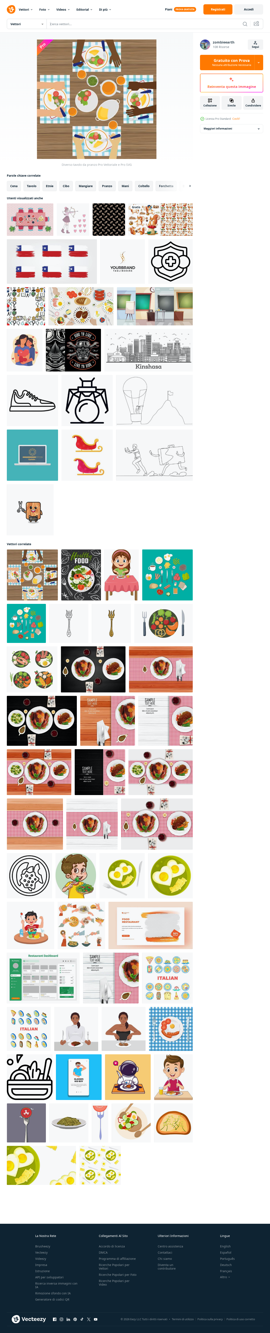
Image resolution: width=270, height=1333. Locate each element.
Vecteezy (41, 1252)
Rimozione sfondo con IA (53, 1293)
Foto (42, 9)
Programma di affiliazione (117, 1259)
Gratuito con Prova (231, 62)
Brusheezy (42, 1246)
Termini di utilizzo (183, 1319)
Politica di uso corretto (240, 1319)
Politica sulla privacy (210, 1319)
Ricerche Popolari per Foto (117, 1275)
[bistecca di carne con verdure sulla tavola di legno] (165, 721)
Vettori (24, 9)
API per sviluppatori (49, 1277)
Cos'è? (236, 119)
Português (227, 1259)
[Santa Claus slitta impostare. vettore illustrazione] (87, 455)
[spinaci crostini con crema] (173, 1122)
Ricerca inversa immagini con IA (56, 1285)
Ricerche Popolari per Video (114, 1282)
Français (226, 1271)
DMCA (103, 1252)
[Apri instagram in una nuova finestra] (61, 1319)
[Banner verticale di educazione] (155, 306)
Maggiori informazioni (218, 129)
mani (125, 186)
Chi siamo (165, 1259)
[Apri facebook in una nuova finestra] (54, 1319)
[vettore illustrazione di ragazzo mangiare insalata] (75, 875)
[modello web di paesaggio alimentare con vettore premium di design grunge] (150, 925)
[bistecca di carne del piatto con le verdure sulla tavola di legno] (100, 772)
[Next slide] (186, 186)
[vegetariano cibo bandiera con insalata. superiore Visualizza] (81, 574)
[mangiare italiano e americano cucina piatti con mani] (81, 925)
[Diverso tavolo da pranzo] (32, 574)
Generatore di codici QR (52, 1299)
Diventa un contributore (167, 1266)
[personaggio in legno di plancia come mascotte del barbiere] (30, 509)
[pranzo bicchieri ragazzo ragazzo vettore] (79, 1077)
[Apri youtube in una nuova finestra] (95, 1319)
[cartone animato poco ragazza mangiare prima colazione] (121, 574)
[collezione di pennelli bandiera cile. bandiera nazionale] (52, 261)
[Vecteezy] (11, 9)
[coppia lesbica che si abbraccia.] (24, 350)
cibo (66, 186)
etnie (49, 186)
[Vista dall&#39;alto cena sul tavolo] (81, 306)
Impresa (41, 1265)
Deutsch (226, 1265)
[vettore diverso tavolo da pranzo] (30, 219)
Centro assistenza (170, 1246)
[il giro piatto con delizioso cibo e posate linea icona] (29, 875)
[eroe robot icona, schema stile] (87, 400)
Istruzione (42, 1271)
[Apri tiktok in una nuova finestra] (82, 1319)
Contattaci (165, 1252)
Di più (103, 9)
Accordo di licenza (112, 1246)
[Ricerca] (245, 23)
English (225, 1246)
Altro (223, 1277)
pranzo (107, 186)
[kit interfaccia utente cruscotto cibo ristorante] (43, 978)
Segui (255, 47)
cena (14, 186)
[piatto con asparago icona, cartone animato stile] (68, 1122)
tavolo (31, 186)
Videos (61, 9)
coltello (144, 186)
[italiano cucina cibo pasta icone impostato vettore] (167, 978)
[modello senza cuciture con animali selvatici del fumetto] (160, 219)
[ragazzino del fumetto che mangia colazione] (173, 1077)
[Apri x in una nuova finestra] (88, 1319)
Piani (168, 9)
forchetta (166, 186)
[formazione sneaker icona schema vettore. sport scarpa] (32, 400)
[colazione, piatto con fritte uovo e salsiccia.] (171, 1029)
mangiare (86, 186)
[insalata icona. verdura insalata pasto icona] (30, 1077)
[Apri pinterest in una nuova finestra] (75, 1319)
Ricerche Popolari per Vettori (114, 1266)
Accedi (249, 9)
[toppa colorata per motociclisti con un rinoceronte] (73, 350)
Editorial (82, 9)
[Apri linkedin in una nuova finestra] (68, 1319)
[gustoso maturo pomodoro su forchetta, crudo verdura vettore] (100, 1122)
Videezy (40, 1259)
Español (225, 1252)
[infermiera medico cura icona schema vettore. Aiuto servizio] (170, 261)
